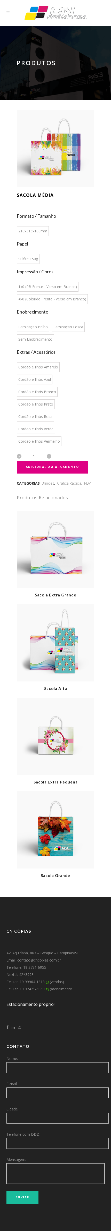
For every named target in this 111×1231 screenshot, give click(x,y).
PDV (87, 483)
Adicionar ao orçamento (52, 467)
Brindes (48, 483)
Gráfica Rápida (69, 483)
